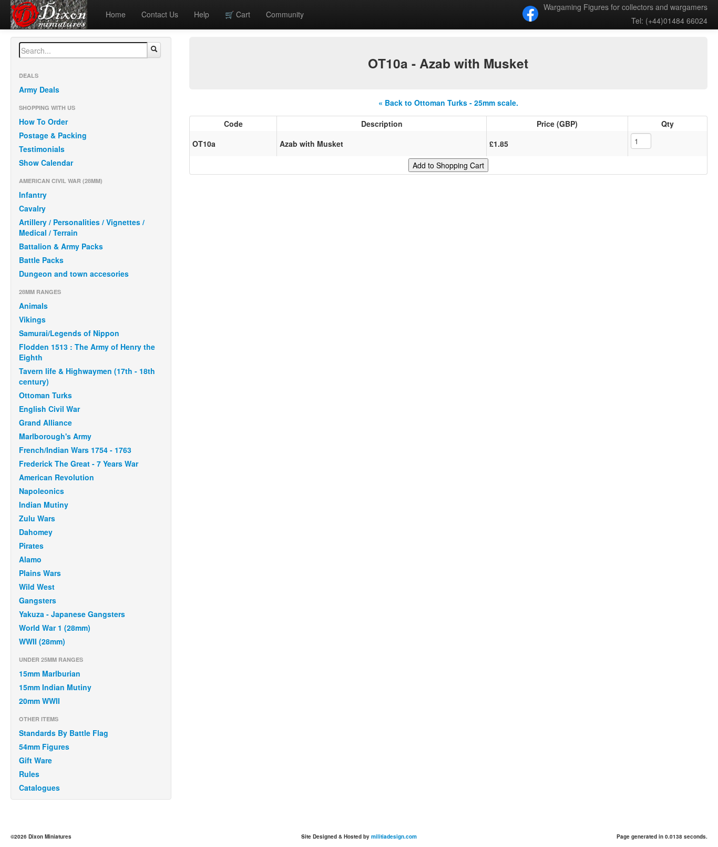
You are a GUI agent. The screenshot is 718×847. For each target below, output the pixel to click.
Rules (29, 774)
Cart (237, 14)
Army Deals (39, 89)
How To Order (43, 121)
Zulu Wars (37, 518)
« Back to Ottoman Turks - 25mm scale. (448, 102)
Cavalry (32, 208)
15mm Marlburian (49, 673)
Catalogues (39, 787)
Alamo (30, 559)
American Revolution (56, 477)
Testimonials (42, 149)
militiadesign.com (394, 836)
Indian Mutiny (43, 504)
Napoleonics (41, 491)
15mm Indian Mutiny (55, 687)
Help (201, 14)
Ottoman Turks (45, 395)
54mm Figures (44, 746)
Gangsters (37, 600)
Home (116, 14)
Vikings (32, 319)
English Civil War (49, 409)
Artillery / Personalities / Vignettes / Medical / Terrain (82, 227)
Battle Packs (41, 260)
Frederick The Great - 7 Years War (78, 463)
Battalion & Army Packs (61, 246)
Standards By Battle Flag (63, 733)
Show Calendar (46, 162)
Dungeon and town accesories (74, 273)
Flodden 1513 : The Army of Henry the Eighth (87, 351)
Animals (33, 305)
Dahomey (36, 532)
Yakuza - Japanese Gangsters (72, 614)
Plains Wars (40, 573)
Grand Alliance (45, 422)
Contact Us (159, 14)
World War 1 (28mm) (54, 627)
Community (285, 14)
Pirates (31, 545)
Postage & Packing (53, 135)
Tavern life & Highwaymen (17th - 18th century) (87, 376)
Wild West (37, 586)
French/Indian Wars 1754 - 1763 (75, 450)
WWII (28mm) (42, 641)
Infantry (33, 194)
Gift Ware (35, 760)
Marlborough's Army (55, 436)
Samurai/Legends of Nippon (69, 333)
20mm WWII (39, 700)
